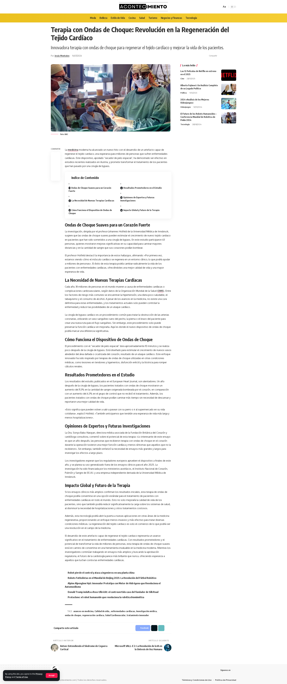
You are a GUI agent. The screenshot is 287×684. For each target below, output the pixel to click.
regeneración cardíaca (93, 615)
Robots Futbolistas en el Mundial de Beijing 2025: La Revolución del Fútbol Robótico (112, 577)
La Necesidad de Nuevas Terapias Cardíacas (93, 200)
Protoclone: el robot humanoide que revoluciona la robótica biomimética (106, 597)
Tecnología (185, 124)
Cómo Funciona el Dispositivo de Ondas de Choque (90, 212)
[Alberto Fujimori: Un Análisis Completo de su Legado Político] (228, 89)
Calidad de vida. (102, 611)
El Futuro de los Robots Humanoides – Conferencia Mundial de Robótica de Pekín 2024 (198, 117)
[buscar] (219, 6)
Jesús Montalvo (62, 55)
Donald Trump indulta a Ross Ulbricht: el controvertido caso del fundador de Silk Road (113, 591)
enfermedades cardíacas (123, 611)
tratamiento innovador (138, 615)
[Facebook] (234, 670)
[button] (229, 55)
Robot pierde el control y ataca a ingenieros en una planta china (101, 572)
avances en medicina (83, 611)
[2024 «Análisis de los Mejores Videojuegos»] (228, 103)
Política (183, 93)
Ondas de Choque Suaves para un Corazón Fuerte (90, 189)
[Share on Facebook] (220, 55)
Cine (182, 78)
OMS (160, 290)
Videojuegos (185, 107)
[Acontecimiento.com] (143, 6)
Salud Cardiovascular (115, 615)
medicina (73, 149)
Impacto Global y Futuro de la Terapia (141, 210)
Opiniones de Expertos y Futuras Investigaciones (137, 199)
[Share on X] (225, 55)
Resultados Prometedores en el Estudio (142, 188)
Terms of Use (21, 677)
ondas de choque (73, 615)
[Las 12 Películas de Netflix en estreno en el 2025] (228, 75)
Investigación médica (146, 611)
